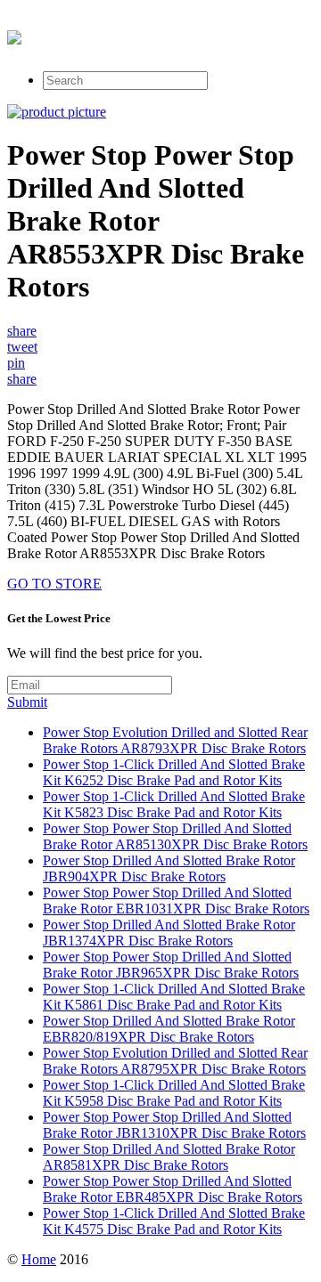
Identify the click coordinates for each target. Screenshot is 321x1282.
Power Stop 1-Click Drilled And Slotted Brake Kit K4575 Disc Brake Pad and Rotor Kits (174, 1221)
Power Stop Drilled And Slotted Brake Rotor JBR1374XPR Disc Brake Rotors (169, 932)
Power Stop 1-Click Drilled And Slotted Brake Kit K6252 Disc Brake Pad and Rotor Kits (174, 772)
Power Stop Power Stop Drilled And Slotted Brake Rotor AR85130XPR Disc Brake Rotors (175, 836)
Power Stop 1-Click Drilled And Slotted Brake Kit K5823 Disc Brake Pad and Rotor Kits (174, 804)
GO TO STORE (54, 583)
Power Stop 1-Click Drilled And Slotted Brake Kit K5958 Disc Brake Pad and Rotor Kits (174, 1092)
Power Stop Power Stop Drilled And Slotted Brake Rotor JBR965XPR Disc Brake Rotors (171, 964)
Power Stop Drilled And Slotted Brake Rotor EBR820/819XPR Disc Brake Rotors (169, 1028)
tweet (22, 346)
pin (16, 362)
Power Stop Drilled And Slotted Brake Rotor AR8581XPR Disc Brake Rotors (169, 1156)
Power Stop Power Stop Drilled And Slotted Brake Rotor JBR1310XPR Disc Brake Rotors (174, 1124)
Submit (27, 702)
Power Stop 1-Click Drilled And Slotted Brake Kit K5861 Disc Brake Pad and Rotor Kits (174, 996)
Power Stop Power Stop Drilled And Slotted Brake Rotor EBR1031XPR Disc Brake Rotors (176, 900)
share (22, 330)
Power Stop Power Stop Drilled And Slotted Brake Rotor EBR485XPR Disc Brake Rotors (172, 1189)
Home (38, 1259)
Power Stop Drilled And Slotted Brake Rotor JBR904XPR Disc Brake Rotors (169, 868)
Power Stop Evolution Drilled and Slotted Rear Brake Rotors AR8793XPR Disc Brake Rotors (175, 740)
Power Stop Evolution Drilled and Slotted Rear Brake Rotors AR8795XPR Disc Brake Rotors (175, 1060)
